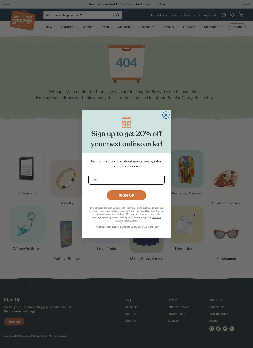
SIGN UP (126, 195)
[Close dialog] (165, 115)
